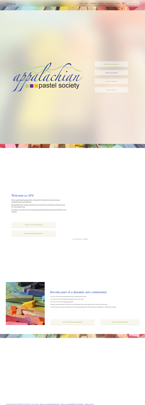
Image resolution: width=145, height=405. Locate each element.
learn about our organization (111, 64)
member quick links (133, 3)
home (81, 3)
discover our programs (111, 72)
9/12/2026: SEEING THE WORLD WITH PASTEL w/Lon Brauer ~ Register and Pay (27, 404)
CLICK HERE (85, 239)
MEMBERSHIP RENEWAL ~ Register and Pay (82, 404)
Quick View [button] (27, 400)
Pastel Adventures (68, 301)
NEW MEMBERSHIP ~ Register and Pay (59, 404)
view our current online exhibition (33, 224)
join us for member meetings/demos (72, 322)
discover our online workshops (120, 322)
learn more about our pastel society (33, 233)
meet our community (111, 81)
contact (117, 3)
